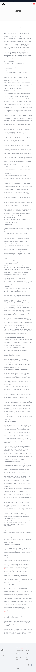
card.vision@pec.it (15, 535)
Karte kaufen (18, 647)
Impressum (28, 655)
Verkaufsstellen (19, 657)
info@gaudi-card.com (15, 526)
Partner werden (19, 655)
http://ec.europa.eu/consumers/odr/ (10, 568)
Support (27, 650)
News (17, 659)
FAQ (26, 648)
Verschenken (18, 648)
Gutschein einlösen (19, 650)
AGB (26, 657)
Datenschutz (28, 659)
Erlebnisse (27, 647)
